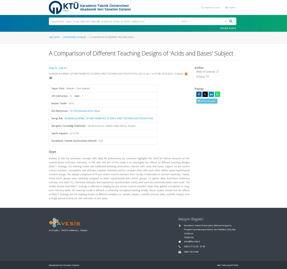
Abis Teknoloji (224, 265)
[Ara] (231, 21)
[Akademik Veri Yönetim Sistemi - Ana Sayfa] (64, 7)
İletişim (83, 230)
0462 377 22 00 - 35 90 (194, 246)
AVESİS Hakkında (69, 230)
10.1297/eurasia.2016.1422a (85, 110)
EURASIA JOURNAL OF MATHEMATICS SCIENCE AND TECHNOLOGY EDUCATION (109, 118)
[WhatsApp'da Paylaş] (217, 94)
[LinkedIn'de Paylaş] (211, 94)
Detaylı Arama (228, 28)
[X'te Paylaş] (205, 94)
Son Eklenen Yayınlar (74, 37)
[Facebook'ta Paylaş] (199, 94)
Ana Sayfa (54, 37)
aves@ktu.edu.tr (192, 241)
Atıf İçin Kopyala (208, 101)
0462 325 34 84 (191, 251)
